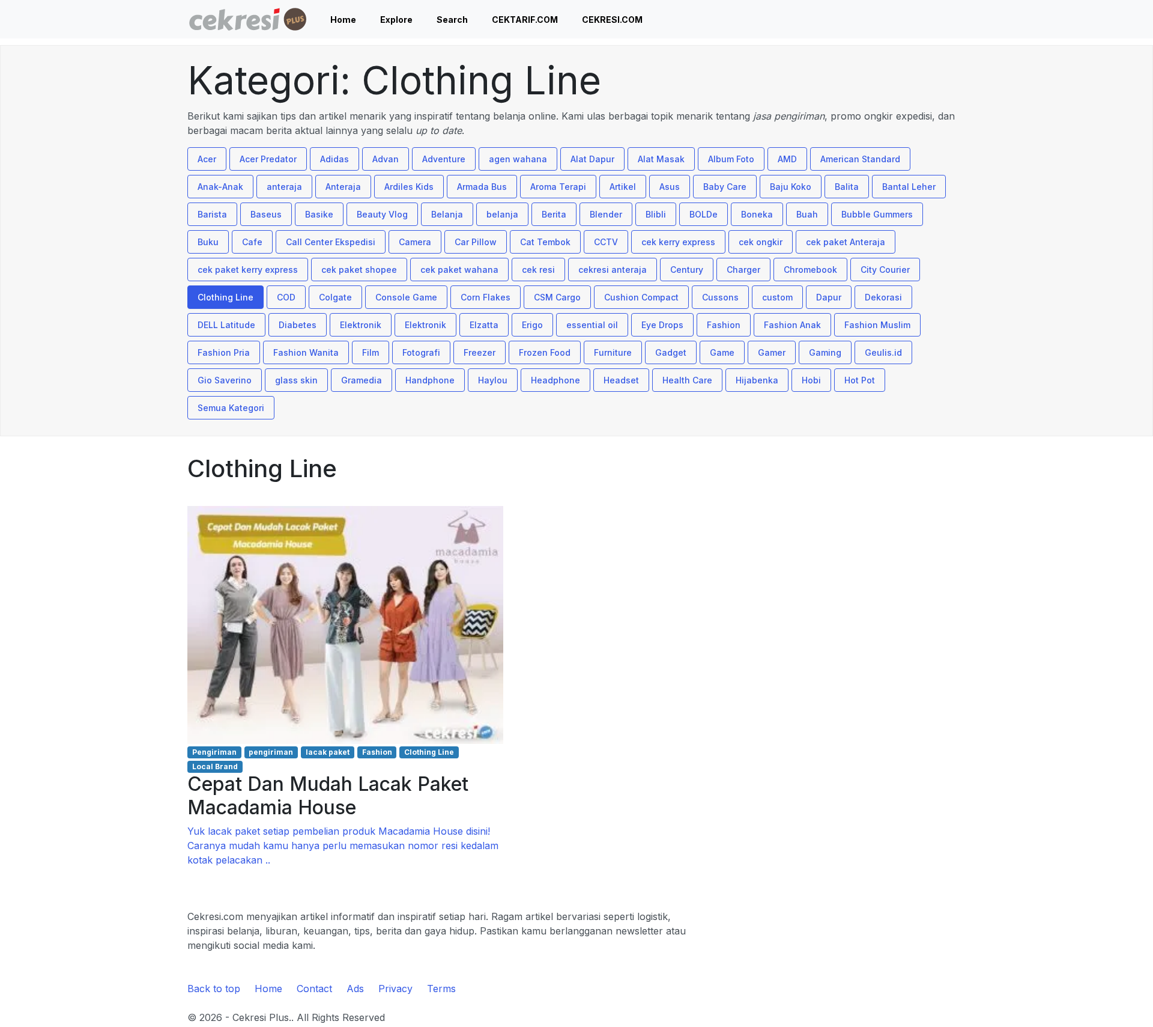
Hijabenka (757, 380)
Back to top (213, 989)
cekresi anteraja (612, 269)
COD (286, 297)
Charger (743, 269)
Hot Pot (859, 380)
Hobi (811, 380)
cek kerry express (678, 242)
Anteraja (343, 186)
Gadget (670, 352)
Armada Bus (482, 186)
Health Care (687, 380)
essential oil (592, 325)
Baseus (266, 214)
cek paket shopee (359, 269)
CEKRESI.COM (612, 19)
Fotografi (421, 352)
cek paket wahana (459, 269)
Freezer (479, 352)
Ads (355, 989)
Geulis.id (883, 352)
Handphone (430, 380)
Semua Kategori (231, 408)
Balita (847, 186)
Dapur (828, 297)
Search (452, 19)
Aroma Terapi (558, 186)
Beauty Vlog (382, 214)
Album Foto (731, 159)
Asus (669, 186)
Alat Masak (661, 159)
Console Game (406, 297)
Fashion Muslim (877, 325)
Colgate (335, 297)
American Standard (860, 159)
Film (370, 352)
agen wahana (518, 159)
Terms (441, 989)
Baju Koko (790, 186)
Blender (606, 214)
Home (343, 19)
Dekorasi (883, 297)
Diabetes (297, 325)
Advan (385, 159)
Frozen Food (544, 352)
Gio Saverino (225, 380)
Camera (415, 242)
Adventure (443, 159)
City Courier (885, 269)
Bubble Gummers (877, 214)
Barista (212, 214)
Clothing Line (225, 297)
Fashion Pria (224, 352)
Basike (319, 214)
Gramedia (361, 380)
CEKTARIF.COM (525, 19)
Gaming (825, 352)
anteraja (284, 186)
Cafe (252, 242)
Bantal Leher (909, 186)
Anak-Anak (220, 186)
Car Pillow (476, 242)
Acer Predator (268, 159)
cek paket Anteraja (845, 242)
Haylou (492, 380)
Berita (554, 214)
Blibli (656, 214)
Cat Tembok (545, 242)
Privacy (395, 989)
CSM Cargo (557, 297)
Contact (314, 989)
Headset (621, 380)
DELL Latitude (226, 325)
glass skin (296, 380)
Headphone (555, 380)
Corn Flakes (485, 297)
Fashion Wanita (306, 352)
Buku (208, 242)
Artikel (623, 186)
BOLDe (703, 214)
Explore (396, 19)
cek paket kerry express (248, 269)
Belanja (447, 214)
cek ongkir (760, 242)
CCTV (606, 242)
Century (686, 269)
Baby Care (724, 186)
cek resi (538, 269)
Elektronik (360, 325)
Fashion (723, 325)
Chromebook (810, 269)
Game (722, 352)
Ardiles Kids (409, 186)
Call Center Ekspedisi (330, 242)
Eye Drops (662, 325)
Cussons (720, 297)
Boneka (757, 214)
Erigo (532, 325)
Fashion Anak (792, 325)
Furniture (613, 352)
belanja (502, 214)
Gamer (771, 352)
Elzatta (484, 325)
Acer (207, 159)
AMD (787, 159)
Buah (807, 214)
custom (777, 297)
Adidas (334, 159)
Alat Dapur (592, 159)
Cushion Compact (641, 297)
